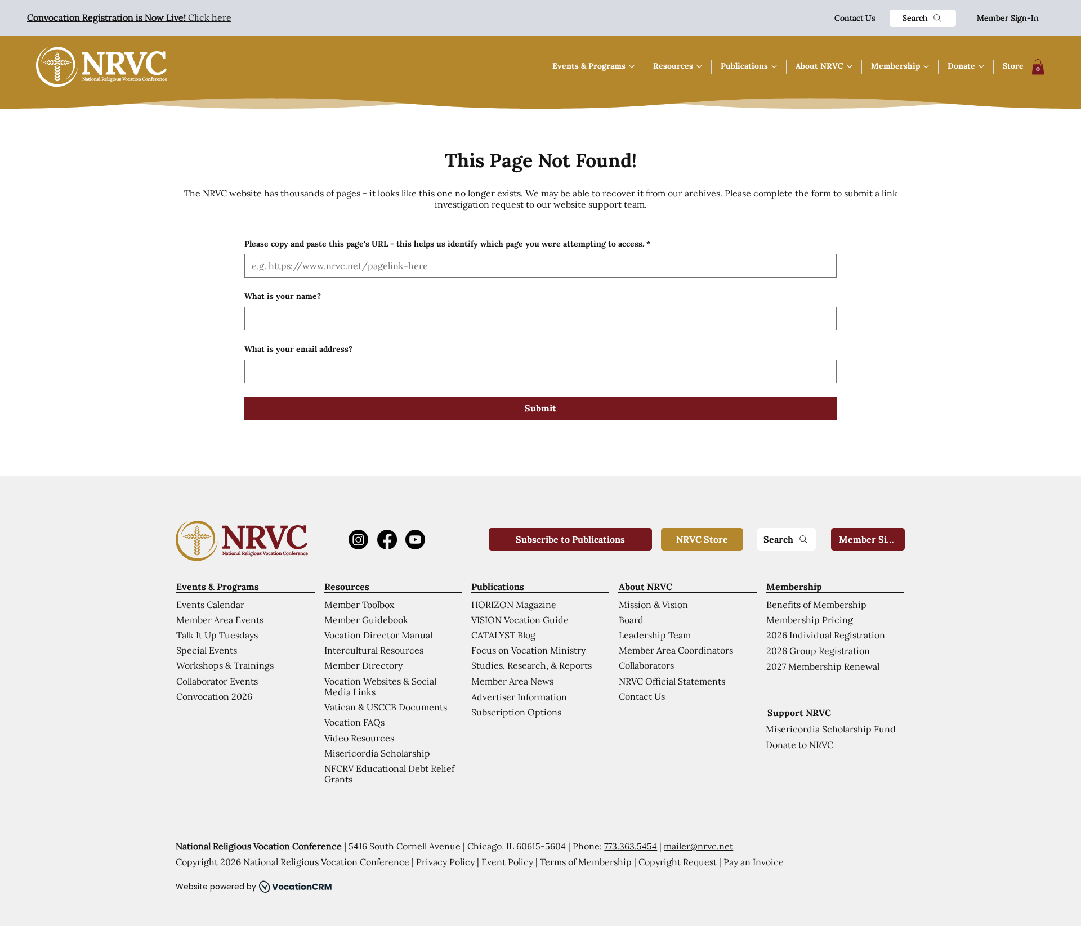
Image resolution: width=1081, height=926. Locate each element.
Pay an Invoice (753, 861)
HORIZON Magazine (513, 604)
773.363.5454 (630, 846)
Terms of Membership (586, 861)
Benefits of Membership (816, 604)
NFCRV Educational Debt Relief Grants (389, 774)
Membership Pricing (809, 619)
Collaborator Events (217, 681)
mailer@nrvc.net (698, 846)
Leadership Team (655, 635)
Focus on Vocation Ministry (528, 650)
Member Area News (512, 681)
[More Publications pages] (774, 66)
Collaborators (646, 665)
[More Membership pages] (926, 66)
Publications (497, 586)
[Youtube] (415, 539)
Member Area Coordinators (676, 650)
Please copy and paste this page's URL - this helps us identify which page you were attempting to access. (447, 244)
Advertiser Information (519, 697)
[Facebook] (387, 539)
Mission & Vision (653, 604)
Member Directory (363, 665)
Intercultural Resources (373, 650)
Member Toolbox (359, 604)
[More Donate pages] (981, 66)
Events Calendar (210, 604)
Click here (129, 17)
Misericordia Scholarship (377, 753)
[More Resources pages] (699, 66)
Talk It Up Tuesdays (217, 635)
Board (631, 619)
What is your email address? (298, 349)
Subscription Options (516, 712)
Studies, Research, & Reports (531, 665)
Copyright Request (677, 861)
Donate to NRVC (799, 744)
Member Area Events (219, 619)
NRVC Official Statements (672, 681)
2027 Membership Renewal (822, 666)
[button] (1037, 66)
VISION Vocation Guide (520, 619)
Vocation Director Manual (378, 635)
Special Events (206, 650)
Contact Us (854, 18)
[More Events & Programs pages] (632, 66)
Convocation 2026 (214, 696)
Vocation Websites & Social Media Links (380, 686)
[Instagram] (358, 539)
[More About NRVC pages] (849, 66)
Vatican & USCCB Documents (385, 707)
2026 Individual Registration (825, 635)
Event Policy (507, 861)
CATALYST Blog (503, 635)
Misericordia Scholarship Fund (831, 729)
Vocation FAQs (354, 722)
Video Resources (359, 738)
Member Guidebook (366, 619)
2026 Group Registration (818, 650)
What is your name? (282, 296)
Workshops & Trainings (225, 665)
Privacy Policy (445, 861)
